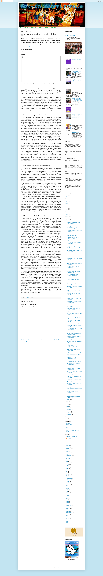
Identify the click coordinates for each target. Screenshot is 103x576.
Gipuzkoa (68, 467)
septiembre (69, 409)
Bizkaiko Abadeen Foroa (72, 436)
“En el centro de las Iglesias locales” (74, 361)
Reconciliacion (69, 505)
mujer (67, 521)
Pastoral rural (68, 498)
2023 (67, 216)
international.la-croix (31, 46)
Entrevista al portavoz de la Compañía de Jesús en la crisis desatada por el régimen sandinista (77, 116)
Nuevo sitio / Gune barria (76, 59)
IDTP (67, 471)
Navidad (67, 489)
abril (68, 401)
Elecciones (68, 458)
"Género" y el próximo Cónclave (73, 279)
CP (66, 449)
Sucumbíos (68, 511)
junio (68, 404)
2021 (67, 213)
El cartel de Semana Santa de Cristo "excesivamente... (74, 223)
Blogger (58, 567)
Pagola (67, 495)
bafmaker (69, 440)
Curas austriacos (69, 426)
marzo (68, 399)
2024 (67, 217)
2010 (67, 195)
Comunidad (68, 452)
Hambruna (68, 469)
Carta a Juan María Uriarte (72, 316)
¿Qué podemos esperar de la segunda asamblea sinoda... (74, 374)
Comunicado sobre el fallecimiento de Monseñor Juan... (74, 318)
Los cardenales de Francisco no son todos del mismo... (74, 296)
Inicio (21, 27)
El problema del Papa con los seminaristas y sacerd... (72, 358)
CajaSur (67, 451)
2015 (67, 203)
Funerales (69, 289)
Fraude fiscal (68, 462)
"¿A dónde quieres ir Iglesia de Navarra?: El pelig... (73, 238)
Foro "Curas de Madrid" (70, 428)
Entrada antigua (57, 339)
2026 (67, 418)
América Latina (69, 424)
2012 (67, 198)
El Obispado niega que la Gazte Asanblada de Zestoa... (73, 233)
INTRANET (53, 27)
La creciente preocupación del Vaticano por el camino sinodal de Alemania (77, 80)
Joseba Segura (69, 478)
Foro (67, 461)
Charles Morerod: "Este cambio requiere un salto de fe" (77, 90)
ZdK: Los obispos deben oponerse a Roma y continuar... (74, 334)
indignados (68, 518)
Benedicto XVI (68, 448)
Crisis (67, 454)
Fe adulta (67, 427)
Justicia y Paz (68, 479)
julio (68, 406)
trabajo (67, 522)
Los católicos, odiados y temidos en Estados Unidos (73, 364)
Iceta (67, 472)
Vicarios (67, 514)
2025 (67, 416)
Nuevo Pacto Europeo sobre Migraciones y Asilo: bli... (72, 275)
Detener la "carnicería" (71, 306)
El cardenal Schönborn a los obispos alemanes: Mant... (74, 337)
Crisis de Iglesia (69, 455)
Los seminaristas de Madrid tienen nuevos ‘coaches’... (73, 228)
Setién (67, 509)
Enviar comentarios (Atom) (31, 341)
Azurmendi (68, 447)
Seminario (68, 508)
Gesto (67, 465)
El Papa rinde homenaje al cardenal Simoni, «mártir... (74, 302)
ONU (67, 491)
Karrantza (68, 482)
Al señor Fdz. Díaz (75, 124)
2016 (67, 204)
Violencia (67, 515)
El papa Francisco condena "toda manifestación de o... (73, 254)
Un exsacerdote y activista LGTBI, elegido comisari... (73, 267)
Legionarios (68, 484)
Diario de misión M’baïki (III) (77, 107)
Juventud (67, 481)
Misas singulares (70, 381)
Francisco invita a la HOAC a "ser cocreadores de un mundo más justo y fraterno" (77, 99)
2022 (67, 214)
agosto (68, 407)
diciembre (69, 414)
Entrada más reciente (25, 339)
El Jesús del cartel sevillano (72, 235)
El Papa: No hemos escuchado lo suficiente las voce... (73, 272)
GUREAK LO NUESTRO (43, 27)
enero (68, 219)
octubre (68, 411)
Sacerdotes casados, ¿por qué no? (73, 360)
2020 (67, 211)
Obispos (67, 492)
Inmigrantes (68, 474)
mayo (68, 402)
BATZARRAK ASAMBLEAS (30, 27)
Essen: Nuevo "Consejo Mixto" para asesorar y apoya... (73, 309)
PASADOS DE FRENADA (76, 132)
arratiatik (69, 438)
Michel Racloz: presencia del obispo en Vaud (76, 72)
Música (67, 488)
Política (67, 502)
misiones (67, 519)
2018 (67, 208)
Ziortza (67, 516)
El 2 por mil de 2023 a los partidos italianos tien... (73, 284)
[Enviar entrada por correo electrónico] (32, 297)
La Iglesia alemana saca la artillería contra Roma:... (73, 345)
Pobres (67, 501)
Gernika (67, 464)
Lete (67, 485)
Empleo (67, 459)
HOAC (67, 468)
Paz (66, 499)
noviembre (69, 412)
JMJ (66, 475)
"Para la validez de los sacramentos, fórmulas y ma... (74, 240)
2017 (67, 206)
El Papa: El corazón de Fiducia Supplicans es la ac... (73, 262)
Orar (67, 494)
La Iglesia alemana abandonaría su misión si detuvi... (73, 366)
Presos (67, 504)
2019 (67, 209)
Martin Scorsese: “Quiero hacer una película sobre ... (73, 350)
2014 (67, 201)
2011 (67, 196)
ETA (66, 457)
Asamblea (68, 445)
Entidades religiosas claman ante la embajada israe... (74, 369)
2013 (67, 199)
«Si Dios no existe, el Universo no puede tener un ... (73, 246)
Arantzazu (68, 423)
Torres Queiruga (69, 512)
